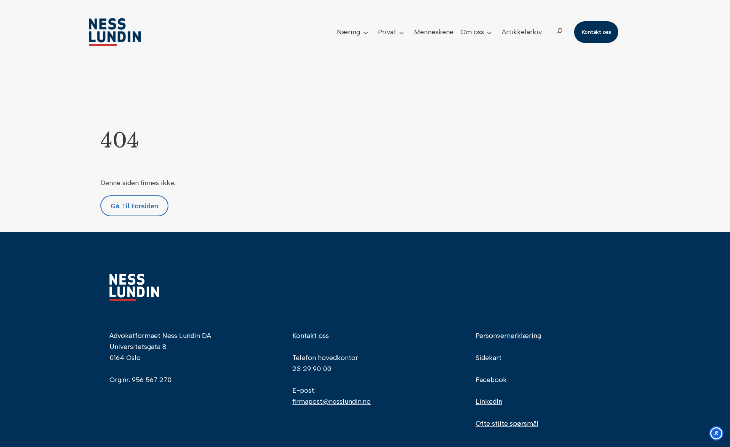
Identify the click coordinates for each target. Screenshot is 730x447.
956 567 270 (151, 380)
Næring (348, 32)
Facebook (491, 380)
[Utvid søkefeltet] (559, 32)
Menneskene (434, 32)
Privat (387, 32)
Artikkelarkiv (522, 32)
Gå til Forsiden (134, 206)
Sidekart (488, 357)
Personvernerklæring (508, 335)
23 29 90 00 (311, 369)
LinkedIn (489, 401)
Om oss (472, 32)
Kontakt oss (310, 335)
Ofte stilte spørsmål (507, 423)
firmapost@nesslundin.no (331, 401)
